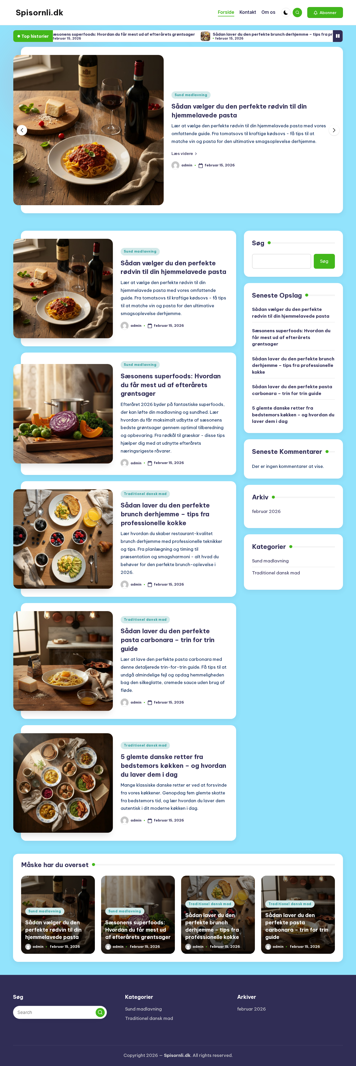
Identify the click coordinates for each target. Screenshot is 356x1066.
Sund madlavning (191, 95)
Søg (258, 243)
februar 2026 (266, 511)
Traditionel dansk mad (145, 494)
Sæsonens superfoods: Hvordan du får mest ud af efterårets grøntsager (83, 34)
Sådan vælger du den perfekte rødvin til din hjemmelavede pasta (290, 312)
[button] (325, 12)
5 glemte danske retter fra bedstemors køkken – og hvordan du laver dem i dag (173, 765)
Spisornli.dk (39, 12)
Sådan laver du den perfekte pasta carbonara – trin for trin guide (167, 639)
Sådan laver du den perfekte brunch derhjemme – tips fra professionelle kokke (251, 34)
